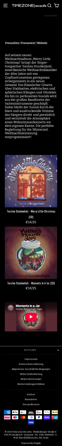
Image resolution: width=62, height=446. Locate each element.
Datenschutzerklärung (31, 364)
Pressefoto (12, 43)
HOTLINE (30, 350)
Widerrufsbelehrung (31, 374)
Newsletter (31, 399)
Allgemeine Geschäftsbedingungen (31, 369)
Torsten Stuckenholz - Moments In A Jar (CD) (31, 283)
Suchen (31, 394)
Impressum (30, 359)
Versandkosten (31, 404)
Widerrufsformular (31, 379)
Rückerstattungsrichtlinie (31, 384)
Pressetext (28, 43)
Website (42, 43)
